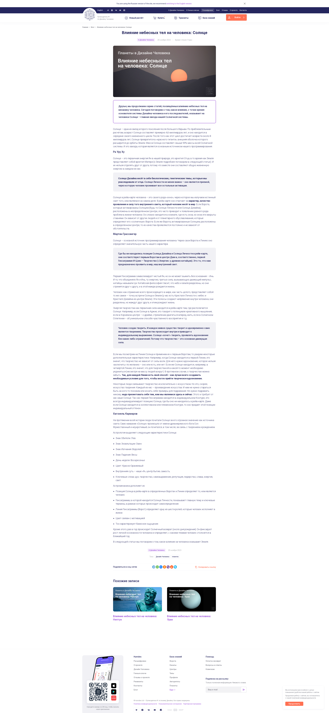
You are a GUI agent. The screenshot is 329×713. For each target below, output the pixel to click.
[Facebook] (124, 10)
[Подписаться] (243, 689)
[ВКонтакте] (160, 566)
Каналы (173, 665)
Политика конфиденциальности (145, 704)
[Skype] (175, 566)
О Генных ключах (192, 10)
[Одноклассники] (164, 566)
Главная (85, 27)
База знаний (209, 18)
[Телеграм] (108, 10)
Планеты (173, 686)
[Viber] (168, 566)
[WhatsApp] (157, 566)
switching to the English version (179, 4)
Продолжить (294, 704)
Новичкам (210, 669)
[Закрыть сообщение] (245, 4)
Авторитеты (175, 682)
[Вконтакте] (116, 10)
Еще (171, 690)
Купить (161, 18)
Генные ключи (140, 673)
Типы (172, 673)
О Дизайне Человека (176, 10)
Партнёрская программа (192, 704)
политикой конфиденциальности (304, 698)
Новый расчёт (136, 18)
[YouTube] (120, 10)
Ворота (173, 661)
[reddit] (171, 566)
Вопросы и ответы (214, 665)
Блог (218, 10)
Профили (174, 677)
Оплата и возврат (213, 661)
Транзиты (184, 18)
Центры (173, 669)
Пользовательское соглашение (170, 704)
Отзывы (225, 10)
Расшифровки (207, 10)
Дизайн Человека (162, 557)
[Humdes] (89, 15)
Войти (237, 17)
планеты (175, 557)
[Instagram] (112, 10)
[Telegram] (153, 566)
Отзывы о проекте (142, 677)
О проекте (233, 10)
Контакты (243, 10)
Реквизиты (138, 682)
